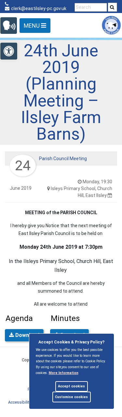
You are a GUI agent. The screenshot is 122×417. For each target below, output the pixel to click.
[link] (112, 7)
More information (63, 373)
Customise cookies (71, 397)
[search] (112, 7)
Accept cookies (71, 386)
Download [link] (26, 335)
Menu (32, 25)
